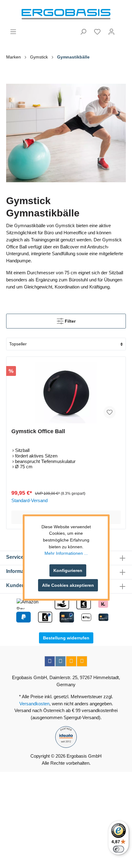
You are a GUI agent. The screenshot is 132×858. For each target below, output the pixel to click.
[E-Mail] (71, 661)
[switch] (118, 849)
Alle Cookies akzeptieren (68, 585)
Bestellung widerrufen (66, 637)
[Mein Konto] (111, 32)
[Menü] (13, 32)
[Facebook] (50, 661)
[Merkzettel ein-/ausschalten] (109, 412)
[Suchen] (83, 32)
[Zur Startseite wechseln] (66, 14)
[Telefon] (82, 661)
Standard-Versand (29, 500)
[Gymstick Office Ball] (66, 392)
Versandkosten (34, 703)
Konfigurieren (67, 570)
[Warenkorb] (122, 29)
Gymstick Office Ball (38, 431)
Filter (70, 321)
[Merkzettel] (97, 32)
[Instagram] (60, 661)
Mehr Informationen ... (66, 553)
